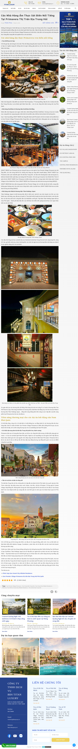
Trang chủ (5, 8)
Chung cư (8, 671)
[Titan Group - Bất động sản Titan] (9, 3)
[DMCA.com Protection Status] (46, 746)
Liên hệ (60, 8)
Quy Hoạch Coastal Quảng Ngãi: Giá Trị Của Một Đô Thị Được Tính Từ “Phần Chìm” (72, 123)
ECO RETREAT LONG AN (67, 153)
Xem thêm (4, 631)
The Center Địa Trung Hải (35, 587)
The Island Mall (65, 172)
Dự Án (19, 8)
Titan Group (35, 746)
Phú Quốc (15, 671)
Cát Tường (4, 623)
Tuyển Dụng (67, 8)
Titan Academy (52, 8)
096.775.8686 (31, 3)
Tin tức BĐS (27, 8)
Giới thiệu (13, 8)
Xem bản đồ (36, 703)
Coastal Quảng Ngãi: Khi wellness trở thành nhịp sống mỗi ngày (13, 618)
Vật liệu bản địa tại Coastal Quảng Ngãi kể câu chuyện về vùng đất (64, 618)
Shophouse (47, 671)
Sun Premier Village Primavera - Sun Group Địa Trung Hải (20, 586)
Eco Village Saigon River (68, 149)
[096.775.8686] (4, 745)
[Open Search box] (75, 8)
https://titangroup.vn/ (13, 727)
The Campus (64, 161)
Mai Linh (29, 623)
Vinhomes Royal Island (67, 168)
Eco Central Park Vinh (67, 157)
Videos (34, 8)
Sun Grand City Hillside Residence (43, 586)
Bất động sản (48, 23)
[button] (75, 656)
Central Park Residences (69, 165)
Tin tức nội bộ (41, 8)
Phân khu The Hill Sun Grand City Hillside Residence (15, 587)
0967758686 (11, 711)
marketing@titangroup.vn (47, 3)
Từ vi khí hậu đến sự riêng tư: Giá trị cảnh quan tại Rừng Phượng (38, 618)
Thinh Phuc (8, 23)
